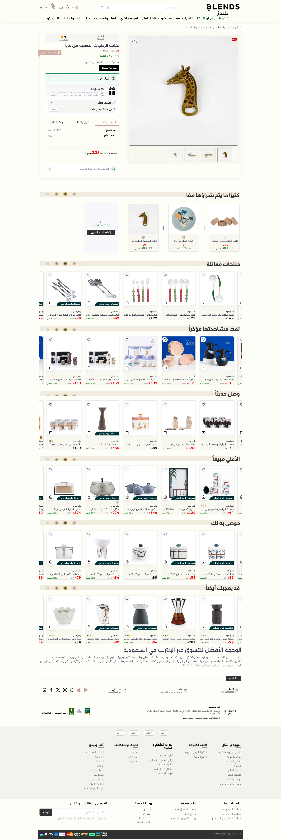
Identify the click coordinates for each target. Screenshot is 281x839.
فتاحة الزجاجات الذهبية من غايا (143, 240)
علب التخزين (98, 779)
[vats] (87, 712)
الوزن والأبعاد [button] (82, 122)
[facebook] (51, 691)
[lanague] (74, 8)
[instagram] (65, 691)
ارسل (46, 812)
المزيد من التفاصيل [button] (107, 122)
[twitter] (58, 691)
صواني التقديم (234, 761)
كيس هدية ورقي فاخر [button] (103, 109)
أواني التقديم (166, 755)
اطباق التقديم (166, 764)
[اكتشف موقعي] (50, 169)
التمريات (237, 765)
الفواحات (133, 756)
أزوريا (148, 733)
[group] (183, 155)
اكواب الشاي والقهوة (230, 783)
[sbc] (79, 712)
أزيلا (118, 733)
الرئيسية (234, 27)
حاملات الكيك (234, 774)
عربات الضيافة (234, 779)
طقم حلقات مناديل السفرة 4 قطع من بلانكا (224, 240)
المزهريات (99, 774)
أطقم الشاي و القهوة (196, 752)
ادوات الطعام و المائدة (216, 27)
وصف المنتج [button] (57, 122)
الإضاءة (100, 761)
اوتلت (234, 39)
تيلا (162, 733)
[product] (216, 288)
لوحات (100, 765)
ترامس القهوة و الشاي (230, 752)
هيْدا (133, 733)
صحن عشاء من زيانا (183, 240)
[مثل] (241, 274)
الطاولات (99, 756)
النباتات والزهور (96, 783)
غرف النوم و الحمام (94, 788)
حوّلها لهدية (97, 88)
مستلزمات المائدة (194, 27)
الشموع (134, 761)
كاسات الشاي (234, 770)
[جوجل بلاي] (86, 691)
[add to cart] (203, 303)
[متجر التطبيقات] (79, 691)
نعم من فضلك (109, 68)
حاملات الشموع (95, 770)
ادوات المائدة (166, 773)
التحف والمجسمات (94, 752)
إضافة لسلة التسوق (101, 232)
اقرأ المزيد (234, 678)
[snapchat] (72, 691)
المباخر (134, 752)
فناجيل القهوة (234, 756)
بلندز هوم (230, 311)
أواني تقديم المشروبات (161, 760)
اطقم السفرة (200, 756)
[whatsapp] (44, 691)
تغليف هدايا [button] (104, 102)
